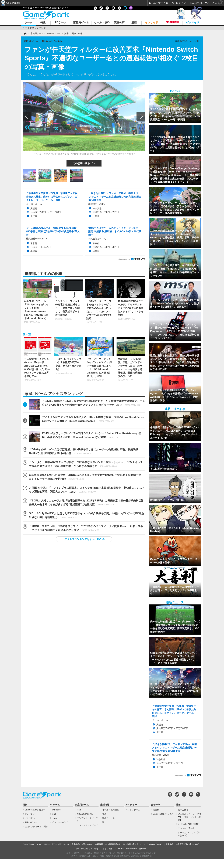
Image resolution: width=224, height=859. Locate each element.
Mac (54, 814)
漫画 (134, 22)
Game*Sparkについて (32, 844)
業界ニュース (108, 818)
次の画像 (140, 116)
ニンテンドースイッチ (87, 825)
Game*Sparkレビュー (35, 810)
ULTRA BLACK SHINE (188, 824)
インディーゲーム (60, 822)
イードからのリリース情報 (86, 849)
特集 (43, 22)
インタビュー (31, 818)
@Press (142, 849)
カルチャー (131, 804)
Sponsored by (124, 259)
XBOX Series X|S (85, 814)
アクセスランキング (35, 28)
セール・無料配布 (110, 810)
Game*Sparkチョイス (163, 814)
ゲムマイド (192, 22)
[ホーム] (25, 33)
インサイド (151, 22)
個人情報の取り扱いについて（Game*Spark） (143, 844)
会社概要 (99, 844)
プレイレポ (30, 814)
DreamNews (131, 849)
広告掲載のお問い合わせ (82, 844)
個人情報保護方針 (113, 844)
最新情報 (104, 804)
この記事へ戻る (84, 163)
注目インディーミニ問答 (36, 826)
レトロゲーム (133, 810)
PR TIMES (119, 849)
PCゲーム (60, 22)
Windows (56, 810)
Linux (54, 818)
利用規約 (169, 844)
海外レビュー (31, 822)
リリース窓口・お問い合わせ (56, 844)
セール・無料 (102, 22)
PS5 (79, 810)
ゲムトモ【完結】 (186, 828)
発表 (104, 814)
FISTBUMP (172, 22)
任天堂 (27, 334)
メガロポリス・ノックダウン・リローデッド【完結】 (189, 817)
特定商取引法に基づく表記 (187, 844)
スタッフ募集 (106, 849)
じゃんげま (183, 810)
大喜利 (156, 810)
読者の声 (119, 22)
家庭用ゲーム (81, 22)
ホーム (28, 22)
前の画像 (27, 116)
